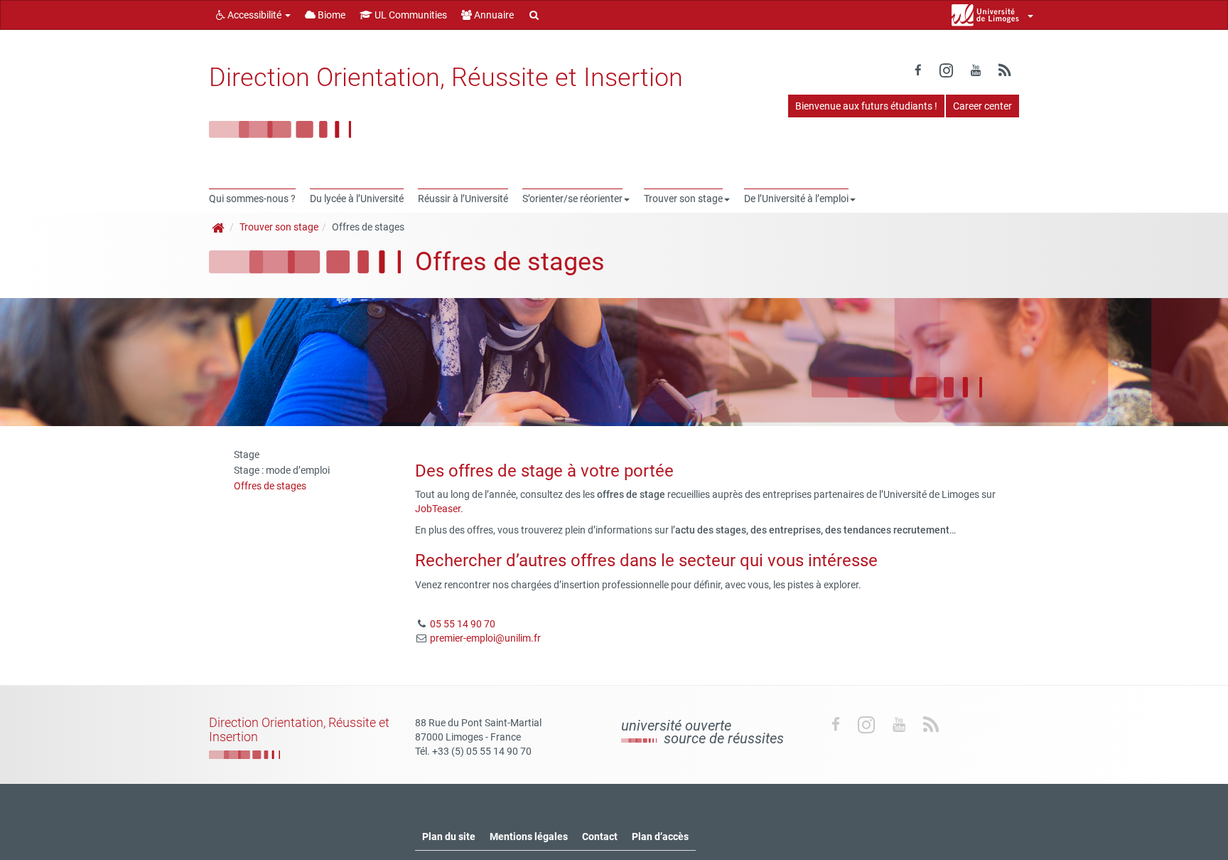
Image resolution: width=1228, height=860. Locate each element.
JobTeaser (437, 508)
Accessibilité (254, 15)
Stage (246, 454)
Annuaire (493, 15)
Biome (330, 15)
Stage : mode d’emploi (282, 470)
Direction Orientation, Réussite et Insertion (446, 77)
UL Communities (409, 15)
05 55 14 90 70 (462, 624)
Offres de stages (270, 486)
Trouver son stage (278, 227)
